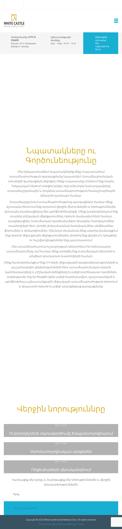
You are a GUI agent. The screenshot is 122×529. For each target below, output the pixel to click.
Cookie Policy (61, 524)
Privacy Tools (76, 524)
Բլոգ (16, 494)
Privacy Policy (46, 524)
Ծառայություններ (25, 508)
